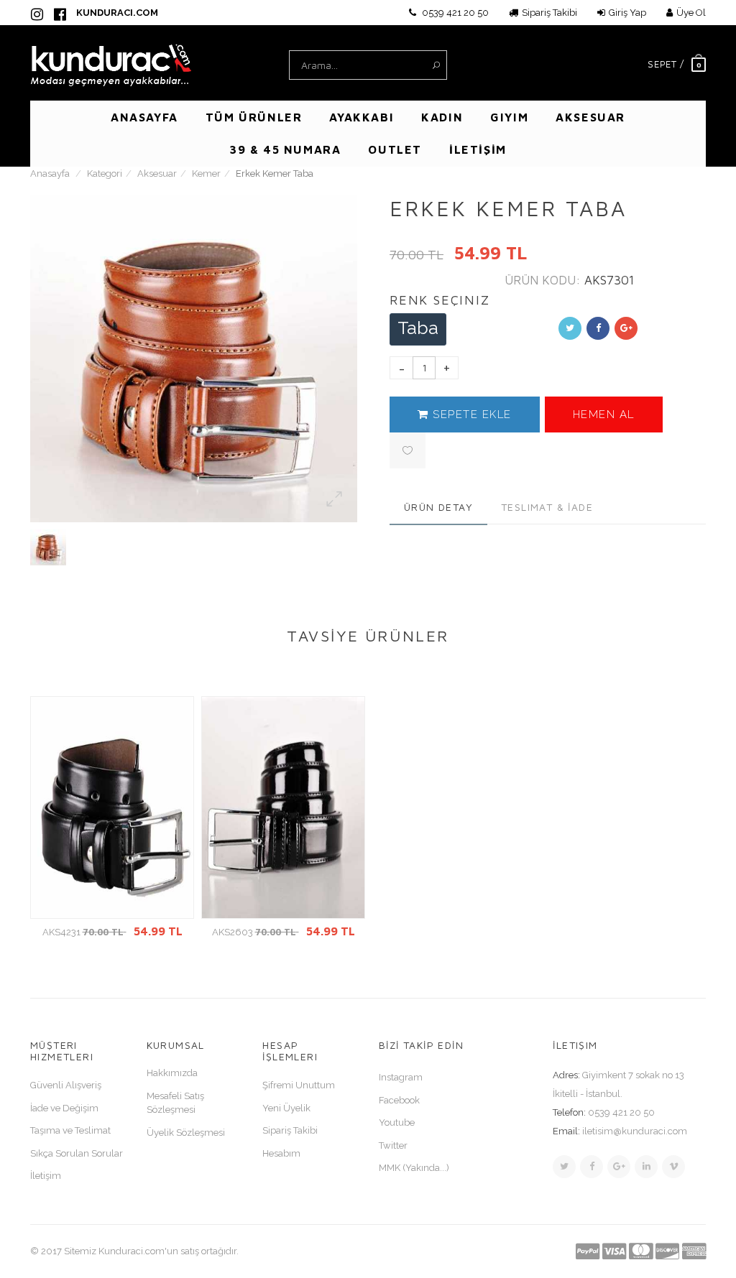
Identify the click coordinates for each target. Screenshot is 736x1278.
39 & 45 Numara (285, 149)
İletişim (45, 1175)
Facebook (399, 1100)
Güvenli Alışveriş (65, 1085)
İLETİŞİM (478, 149)
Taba (417, 327)
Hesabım (281, 1153)
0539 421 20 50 (454, 12)
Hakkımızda (172, 1073)
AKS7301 (609, 280)
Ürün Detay (438, 507)
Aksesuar (590, 117)
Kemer (206, 173)
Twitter (393, 1145)
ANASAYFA (144, 117)
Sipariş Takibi (549, 12)
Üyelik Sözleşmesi (186, 1132)
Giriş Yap (627, 12)
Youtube (397, 1122)
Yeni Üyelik (286, 1108)
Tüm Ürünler (254, 117)
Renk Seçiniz (440, 299)
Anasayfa (50, 173)
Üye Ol (691, 12)
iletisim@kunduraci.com (634, 1131)
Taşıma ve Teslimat (70, 1130)
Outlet (395, 149)
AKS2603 (283, 932)
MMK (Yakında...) (414, 1167)
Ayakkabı (361, 117)
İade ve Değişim (64, 1108)
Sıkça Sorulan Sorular (76, 1153)
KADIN (442, 117)
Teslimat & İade (547, 507)
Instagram (401, 1077)
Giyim (509, 117)
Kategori (104, 173)
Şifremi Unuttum (298, 1085)
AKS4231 (112, 932)
